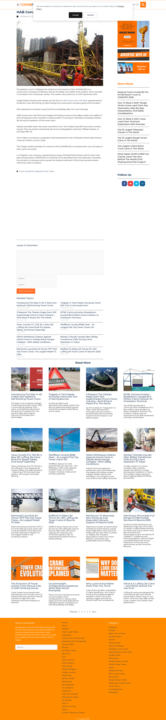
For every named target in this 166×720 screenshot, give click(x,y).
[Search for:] (36, 647)
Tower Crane (48, 171)
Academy (113, 627)
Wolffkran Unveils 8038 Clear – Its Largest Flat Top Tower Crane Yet (77, 325)
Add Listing (67, 666)
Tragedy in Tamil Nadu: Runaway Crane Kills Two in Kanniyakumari (80, 304)
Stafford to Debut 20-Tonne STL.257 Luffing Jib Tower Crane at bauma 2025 (80, 350)
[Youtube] (130, 183)
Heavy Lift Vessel (116, 646)
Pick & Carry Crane (117, 674)
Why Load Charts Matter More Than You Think (100, 584)
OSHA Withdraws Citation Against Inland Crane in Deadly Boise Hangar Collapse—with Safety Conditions (36, 339)
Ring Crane (114, 677)
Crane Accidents (26, 171)
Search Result (68, 663)
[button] (143, 4)
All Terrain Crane (69, 650)
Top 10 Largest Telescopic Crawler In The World (130, 131)
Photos (65, 647)
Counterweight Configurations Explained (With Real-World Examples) (63, 587)
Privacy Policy (68, 644)
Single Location (69, 672)
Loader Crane (114, 655)
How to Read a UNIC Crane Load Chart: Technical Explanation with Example (132, 122)
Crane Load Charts (70, 632)
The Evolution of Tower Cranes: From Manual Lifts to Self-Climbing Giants (26, 586)
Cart (64, 657)
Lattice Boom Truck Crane (120, 652)
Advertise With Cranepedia (74, 641)
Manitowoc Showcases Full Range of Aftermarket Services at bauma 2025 (139, 517)
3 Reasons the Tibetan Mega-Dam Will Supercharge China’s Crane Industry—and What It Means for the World (36, 315)
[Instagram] (142, 183)
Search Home (68, 660)
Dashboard (67, 682)
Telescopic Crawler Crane (120, 683)
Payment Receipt (70, 694)
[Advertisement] (60, 207)
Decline (90, 15)
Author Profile (68, 678)
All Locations (67, 688)
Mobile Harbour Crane (118, 661)
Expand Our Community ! (73, 638)
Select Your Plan (69, 706)
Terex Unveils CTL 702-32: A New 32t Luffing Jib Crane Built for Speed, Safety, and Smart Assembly (35, 327)
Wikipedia (66, 635)
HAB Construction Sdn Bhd (74, 100)
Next (94, 612)
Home (65, 623)
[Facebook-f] (124, 183)
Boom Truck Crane (117, 633)
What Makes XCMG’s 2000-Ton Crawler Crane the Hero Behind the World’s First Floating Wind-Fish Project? (133, 158)
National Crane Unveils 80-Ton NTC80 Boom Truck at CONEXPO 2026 (133, 95)
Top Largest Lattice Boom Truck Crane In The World (131, 147)
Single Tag (66, 675)
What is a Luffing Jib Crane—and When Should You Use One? (139, 586)
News (64, 626)
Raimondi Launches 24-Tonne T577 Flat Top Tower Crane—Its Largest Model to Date (37, 352)
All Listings (66, 700)
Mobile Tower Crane (117, 664)
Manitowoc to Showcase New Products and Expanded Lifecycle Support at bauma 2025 (100, 519)
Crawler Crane (115, 636)
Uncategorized (115, 689)
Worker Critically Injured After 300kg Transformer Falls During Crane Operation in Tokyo (79, 339)
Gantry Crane (114, 643)
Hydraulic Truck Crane (118, 649)
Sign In (65, 703)
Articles (65, 629)
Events (112, 640)
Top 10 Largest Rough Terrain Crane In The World (132, 139)
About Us (134, 5)
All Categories (68, 685)
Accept (75, 15)
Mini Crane (113, 658)
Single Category (69, 669)
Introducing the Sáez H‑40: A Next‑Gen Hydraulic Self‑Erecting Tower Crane (37, 304)
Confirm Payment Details (73, 713)
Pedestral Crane (116, 671)
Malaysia (38, 171)
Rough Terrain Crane (118, 680)
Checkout (66, 691)
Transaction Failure (70, 697)
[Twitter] (136, 183)
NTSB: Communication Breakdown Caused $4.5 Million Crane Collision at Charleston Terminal (79, 315)
